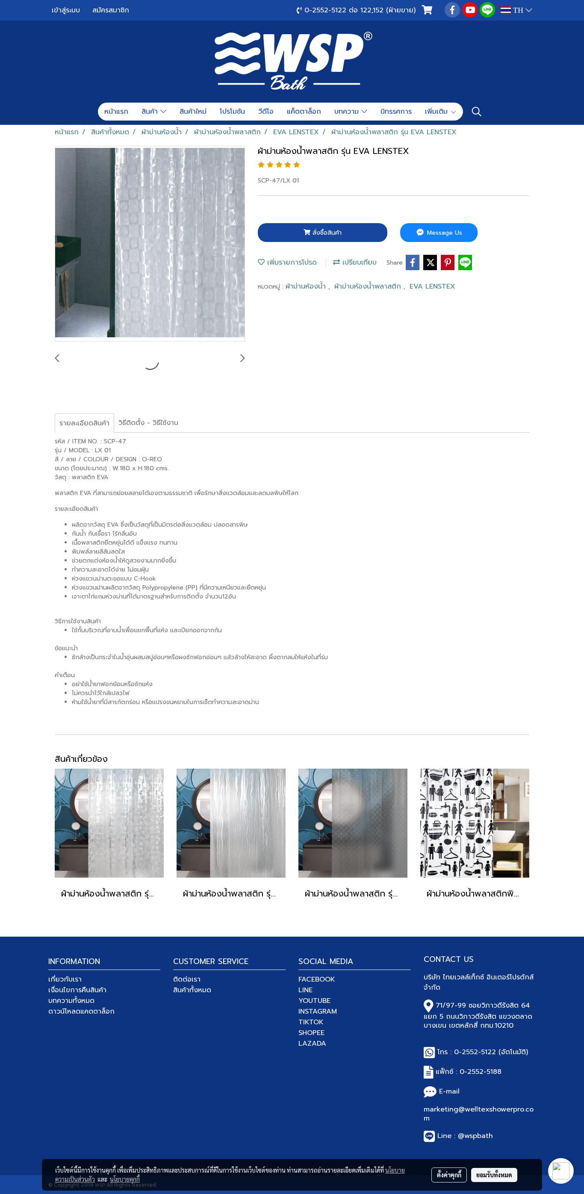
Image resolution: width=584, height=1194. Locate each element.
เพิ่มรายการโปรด (291, 262)
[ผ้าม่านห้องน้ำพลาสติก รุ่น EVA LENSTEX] (150, 244)
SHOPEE (311, 1033)
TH (518, 10)
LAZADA (312, 1043)
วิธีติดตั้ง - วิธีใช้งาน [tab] (148, 423)
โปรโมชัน (232, 111)
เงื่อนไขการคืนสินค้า (77, 990)
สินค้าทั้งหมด (192, 990)
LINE (305, 990)
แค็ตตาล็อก (304, 111)
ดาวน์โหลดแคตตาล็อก (81, 1011)
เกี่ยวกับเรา (65, 979)
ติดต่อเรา (187, 979)
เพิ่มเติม (437, 111)
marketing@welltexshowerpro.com (479, 1113)
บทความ (347, 111)
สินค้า (151, 111)
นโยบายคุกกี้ (125, 1179)
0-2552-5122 (475, 1052)
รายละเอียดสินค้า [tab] (84, 423)
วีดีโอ (266, 111)
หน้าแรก (116, 111)
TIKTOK (311, 1022)
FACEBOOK (316, 979)
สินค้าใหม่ (193, 111)
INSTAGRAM (317, 1011)
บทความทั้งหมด (71, 1001)
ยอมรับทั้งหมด (494, 1175)
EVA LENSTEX (432, 286)
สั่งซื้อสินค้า (326, 232)
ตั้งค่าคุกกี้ (449, 1175)
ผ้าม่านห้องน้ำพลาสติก (369, 286)
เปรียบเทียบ (358, 262)
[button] (476, 111)
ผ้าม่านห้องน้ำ (307, 286)
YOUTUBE (314, 1001)
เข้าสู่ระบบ (66, 10)
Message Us (443, 232)
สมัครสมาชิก (110, 10)
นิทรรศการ (396, 111)
